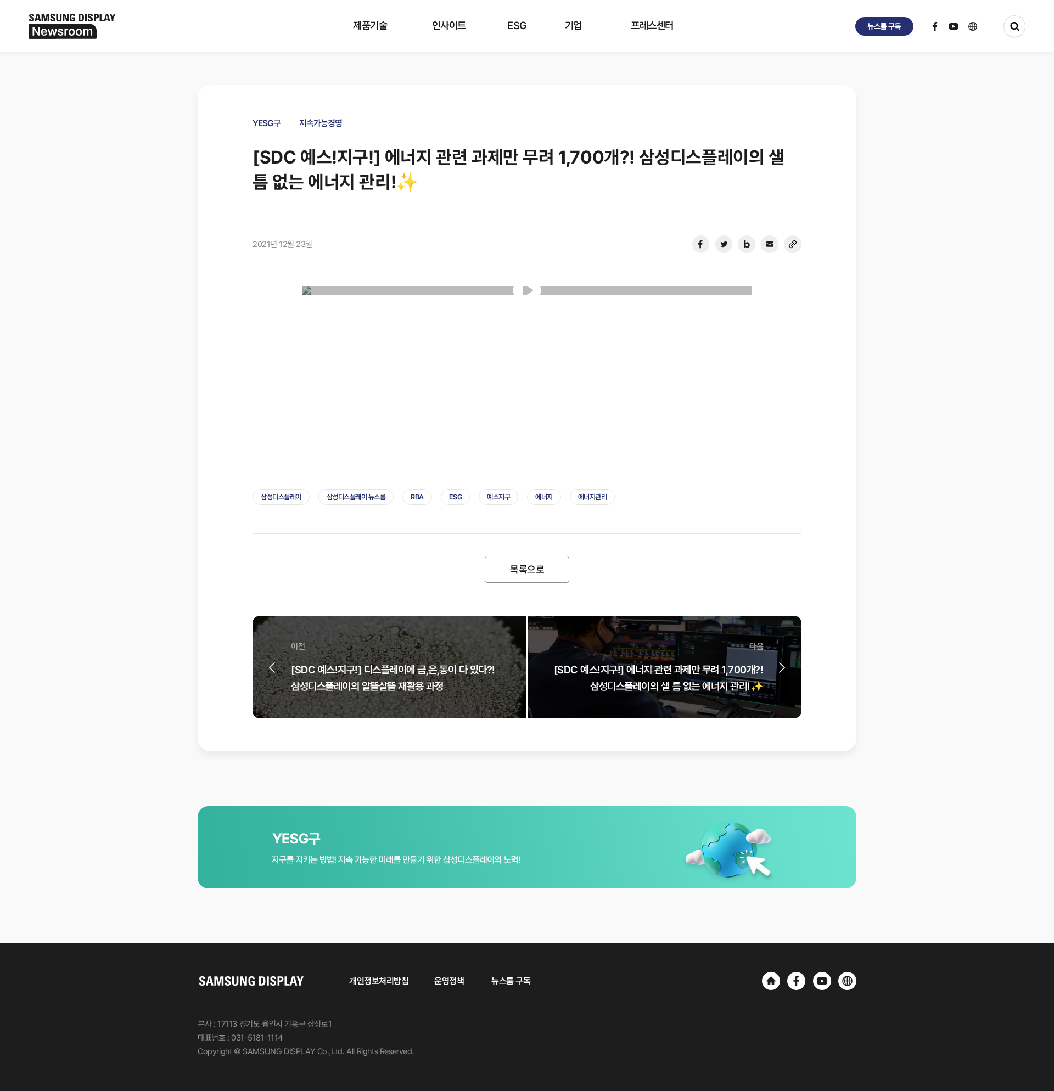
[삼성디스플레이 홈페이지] (771, 981)
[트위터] (723, 244)
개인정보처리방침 (378, 981)
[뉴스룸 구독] (884, 26)
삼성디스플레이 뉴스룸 (356, 497)
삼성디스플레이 (281, 497)
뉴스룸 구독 (510, 981)
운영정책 (449, 981)
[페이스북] (700, 244)
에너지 (544, 497)
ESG (455, 497)
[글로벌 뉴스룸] (847, 981)
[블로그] (746, 244)
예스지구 (498, 497)
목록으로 (527, 569)
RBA (417, 497)
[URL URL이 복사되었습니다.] (792, 244)
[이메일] (769, 244)
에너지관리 (592, 497)
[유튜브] (822, 981)
